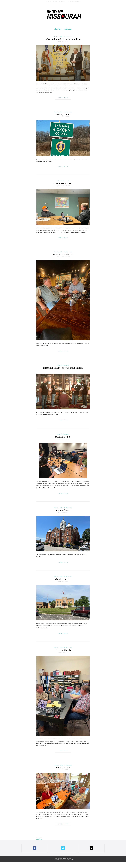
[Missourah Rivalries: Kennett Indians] (63, 62)
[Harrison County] (63, 695)
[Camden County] (63, 602)
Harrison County (63, 650)
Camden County (63, 579)
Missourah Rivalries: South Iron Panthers (63, 367)
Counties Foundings (58, 1)
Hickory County (63, 114)
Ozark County (63, 767)
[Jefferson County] (63, 460)
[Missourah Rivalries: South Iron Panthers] (63, 391)
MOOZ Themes (60, 859)
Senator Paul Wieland (63, 254)
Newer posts (39, 839)
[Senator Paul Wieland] (63, 300)
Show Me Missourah (66, 36)
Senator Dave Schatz (63, 183)
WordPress (72, 859)
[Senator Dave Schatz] (63, 207)
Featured (56, 36)
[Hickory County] (63, 138)
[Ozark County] (63, 791)
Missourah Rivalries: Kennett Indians (63, 39)
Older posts (39, 838)
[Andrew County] (63, 533)
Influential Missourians (73, 1)
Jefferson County (63, 436)
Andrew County (62, 510)
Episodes (48, 1)
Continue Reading (63, 97)
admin (60, 41)
